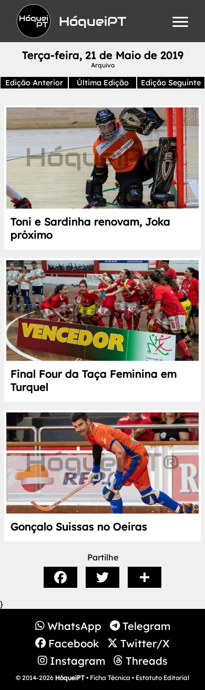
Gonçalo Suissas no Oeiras (79, 526)
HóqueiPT (70, 678)
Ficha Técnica (110, 678)
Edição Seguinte (171, 82)
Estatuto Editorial (162, 678)
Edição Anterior (34, 82)
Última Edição (103, 82)
